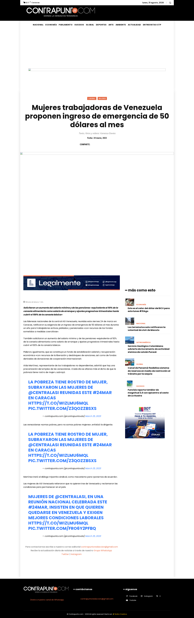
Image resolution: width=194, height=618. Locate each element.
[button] (170, 2)
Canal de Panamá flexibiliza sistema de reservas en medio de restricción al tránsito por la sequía (149, 370)
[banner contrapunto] (71, 292)
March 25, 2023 (93, 416)
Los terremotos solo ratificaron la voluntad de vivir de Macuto (146, 329)
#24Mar (102, 392)
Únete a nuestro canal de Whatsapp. (47, 599)
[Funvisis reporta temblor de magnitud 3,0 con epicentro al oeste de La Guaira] (129, 383)
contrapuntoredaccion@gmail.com (99, 546)
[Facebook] (93, 144)
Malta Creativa (121, 614)
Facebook (133, 596)
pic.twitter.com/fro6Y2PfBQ (62, 528)
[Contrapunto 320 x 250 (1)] (145, 440)
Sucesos (140, 386)
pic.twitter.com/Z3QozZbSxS (62, 408)
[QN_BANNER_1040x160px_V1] (97, 70)
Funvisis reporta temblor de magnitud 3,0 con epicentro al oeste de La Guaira (148, 392)
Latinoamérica (143, 342)
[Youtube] (127, 600)
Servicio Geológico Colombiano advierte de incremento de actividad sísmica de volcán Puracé (148, 349)
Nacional (140, 323)
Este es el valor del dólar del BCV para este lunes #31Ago (149, 310)
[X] (99, 144)
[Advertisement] (97, 48)
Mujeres (102, 98)
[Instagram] (141, 596)
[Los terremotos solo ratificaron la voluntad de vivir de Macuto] (129, 321)
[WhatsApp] (111, 144)
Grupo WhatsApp (103, 550)
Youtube (132, 600)
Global (139, 364)
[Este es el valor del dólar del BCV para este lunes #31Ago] (129, 302)
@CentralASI (43, 392)
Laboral (91, 98)
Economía (141, 304)
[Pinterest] (105, 144)
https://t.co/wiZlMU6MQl (58, 403)
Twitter (65, 554)
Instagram (76, 554)
